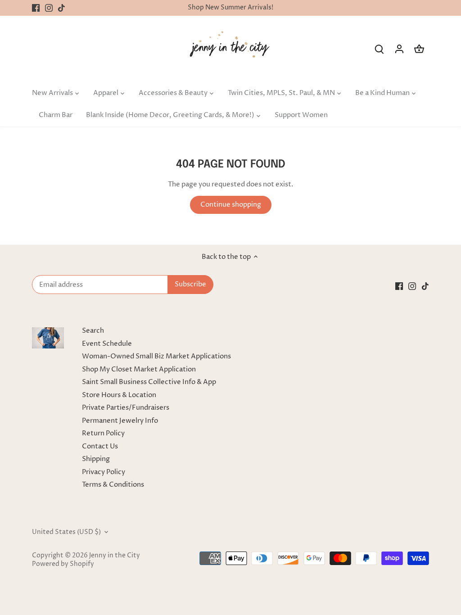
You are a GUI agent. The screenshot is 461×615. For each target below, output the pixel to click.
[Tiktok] (61, 8)
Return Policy (103, 433)
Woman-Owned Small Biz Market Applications (156, 356)
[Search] (379, 48)
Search (93, 330)
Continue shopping (230, 204)
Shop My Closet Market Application (139, 369)
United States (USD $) (66, 532)
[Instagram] (49, 8)
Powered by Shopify (63, 564)
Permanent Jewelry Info (120, 420)
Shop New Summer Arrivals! (230, 7)
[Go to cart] (419, 48)
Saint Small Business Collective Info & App (149, 382)
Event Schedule (107, 343)
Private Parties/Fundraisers (125, 407)
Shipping (96, 459)
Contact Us (100, 446)
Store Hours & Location (119, 395)
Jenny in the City (114, 556)
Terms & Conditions (113, 484)
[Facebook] (36, 8)
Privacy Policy (103, 472)
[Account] (399, 48)
